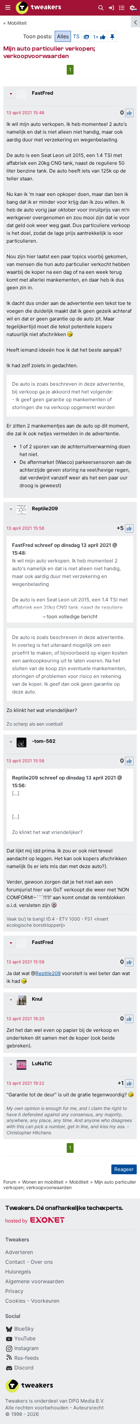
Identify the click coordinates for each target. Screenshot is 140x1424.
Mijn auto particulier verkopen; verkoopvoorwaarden (69, 1184)
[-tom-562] (21, 742)
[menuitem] (101, 8)
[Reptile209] (21, 510)
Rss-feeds (26, 1358)
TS (76, 36)
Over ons (42, 1262)
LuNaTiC (42, 1063)
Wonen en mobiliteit (42, 1182)
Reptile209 (45, 508)
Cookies (15, 1300)
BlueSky (24, 1328)
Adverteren (19, 1252)
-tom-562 (43, 741)
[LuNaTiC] (21, 1065)
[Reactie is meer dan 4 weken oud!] (25, 112)
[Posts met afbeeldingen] (86, 36)
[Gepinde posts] (112, 36)
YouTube (24, 1338)
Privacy (14, 1291)
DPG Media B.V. (87, 1401)
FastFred (42, 93)
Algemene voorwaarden (34, 1281)
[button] (8, 8)
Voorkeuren (45, 1300)
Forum (9, 1182)
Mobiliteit (17, 23)
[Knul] (21, 1000)
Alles (63, 36)
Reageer (124, 1169)
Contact (15, 1262)
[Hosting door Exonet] (34, 1221)
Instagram (26, 1348)
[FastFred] (21, 94)
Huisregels (18, 1271)
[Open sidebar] (135, 21)
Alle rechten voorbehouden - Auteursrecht (54, 1408)
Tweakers (16, 1401)
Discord (24, 1367)
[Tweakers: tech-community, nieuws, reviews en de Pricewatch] (38, 8)
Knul (37, 999)
